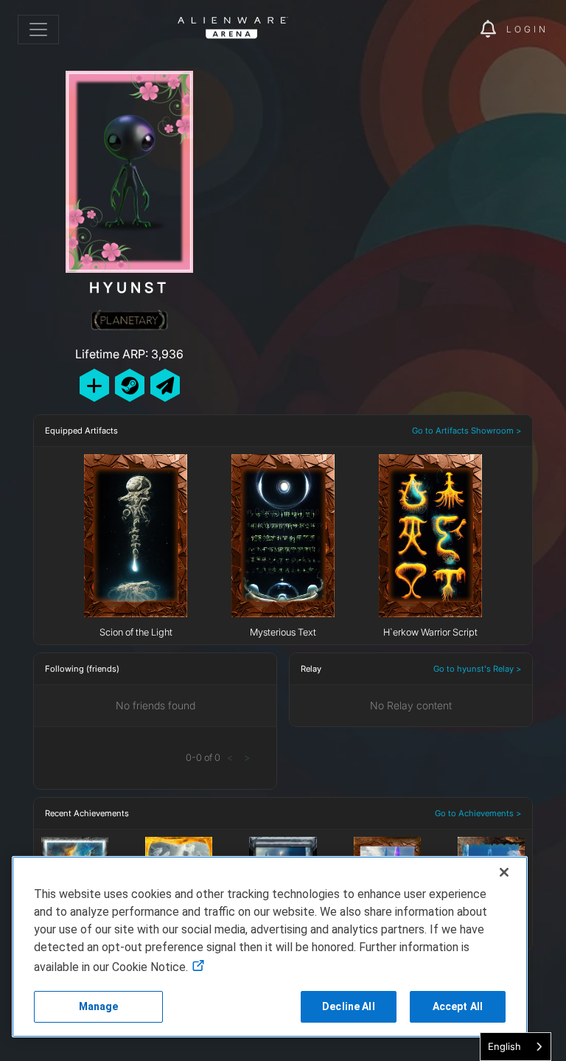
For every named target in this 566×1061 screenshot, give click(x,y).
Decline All (348, 1006)
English (504, 1046)
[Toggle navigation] (38, 29)
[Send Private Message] (165, 385)
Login (527, 29)
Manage (99, 1006)
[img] (443, 29)
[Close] (504, 872)
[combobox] (515, 1046)
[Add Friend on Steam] (129, 385)
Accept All (458, 1006)
